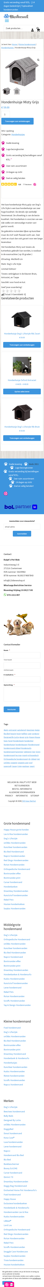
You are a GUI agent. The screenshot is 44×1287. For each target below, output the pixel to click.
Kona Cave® (9, 1137)
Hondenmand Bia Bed (14, 1155)
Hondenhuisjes (7, 47)
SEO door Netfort (29, 801)
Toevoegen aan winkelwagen (17, 121)
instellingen (36, 1278)
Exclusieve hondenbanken (15, 1203)
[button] (38, 60)
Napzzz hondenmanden (14, 856)
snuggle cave (23, 762)
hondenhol (28, 741)
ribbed (33, 759)
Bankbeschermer (11, 1164)
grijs (27, 737)
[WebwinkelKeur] (6, 493)
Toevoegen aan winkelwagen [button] (22, 345)
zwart (32, 766)
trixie (19, 766)
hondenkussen (21, 744)
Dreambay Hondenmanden (16, 891)
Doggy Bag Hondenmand (15, 1185)
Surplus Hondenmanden (14, 908)
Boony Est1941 (10, 1168)
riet (38, 759)
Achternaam (8, 670)
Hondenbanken (10, 886)
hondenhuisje (9, 744)
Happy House (34, 737)
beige (37, 730)
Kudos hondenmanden (14, 1216)
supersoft (7, 766)
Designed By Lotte (11, 737)
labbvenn (28, 751)
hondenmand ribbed (12, 748)
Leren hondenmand (12, 987)
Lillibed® (7, 1220)
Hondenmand (33, 744)
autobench (21, 730)
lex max (18, 755)
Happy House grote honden (16, 829)
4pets (6, 730)
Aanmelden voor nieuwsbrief (22, 521)
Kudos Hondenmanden (14, 978)
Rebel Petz (9, 899)
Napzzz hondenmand (13, 956)
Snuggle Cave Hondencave (16, 1251)
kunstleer (19, 751)
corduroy (35, 733)
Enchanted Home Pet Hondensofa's (20, 1190)
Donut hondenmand (13, 1133)
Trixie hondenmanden (13, 1260)
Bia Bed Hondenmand (14, 851)
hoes (6, 741)
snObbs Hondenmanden (15, 842)
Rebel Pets (9, 991)
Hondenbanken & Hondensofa (17, 974)
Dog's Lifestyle (10, 838)
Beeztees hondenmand (14, 1111)
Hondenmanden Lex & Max (16, 1212)
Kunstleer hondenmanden (15, 847)
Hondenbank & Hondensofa (16, 1058)
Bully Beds (8, 1115)
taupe (14, 766)
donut (21, 737)
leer (33, 751)
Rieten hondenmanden (14, 1075)
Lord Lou (8, 1225)
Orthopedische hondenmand (16, 759)
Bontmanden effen (12, 873)
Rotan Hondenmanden (14, 864)
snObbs (7, 762)
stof (31, 762)
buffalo (24, 733)
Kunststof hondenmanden (16, 895)
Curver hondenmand (13, 882)
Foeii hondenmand (12, 1027)
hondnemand (9, 751)
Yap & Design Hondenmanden (17, 1005)
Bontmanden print (12, 877)
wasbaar (25, 766)
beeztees (30, 730)
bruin (18, 733)
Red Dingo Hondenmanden (16, 860)
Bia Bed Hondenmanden (15, 952)
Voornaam (8, 660)
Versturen (11, 709)
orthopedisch (33, 755)
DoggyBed (8, 1129)
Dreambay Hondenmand (15, 1053)
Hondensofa (26, 748)
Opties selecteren (22, 391)
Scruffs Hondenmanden (14, 1000)
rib (29, 759)
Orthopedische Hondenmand (17, 869)
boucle (13, 733)
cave (29, 733)
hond (10, 741)
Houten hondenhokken (14, 904)
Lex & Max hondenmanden (16, 834)
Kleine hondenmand (27, 44)
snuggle (14, 762)
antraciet (13, 730)
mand (24, 755)
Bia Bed (7, 733)
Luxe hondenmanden (13, 1142)
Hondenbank (18, 741)
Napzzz (7, 1150)
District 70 (8, 1177)
